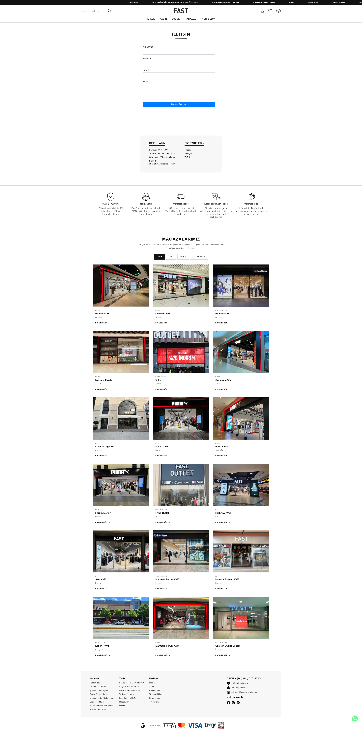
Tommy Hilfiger (307, 2)
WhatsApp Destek (168, 157)
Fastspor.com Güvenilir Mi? (131, 683)
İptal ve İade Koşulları (99, 690)
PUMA (260, 2)
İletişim (122, 705)
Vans (330, 2)
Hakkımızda (95, 683)
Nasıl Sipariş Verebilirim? (130, 690)
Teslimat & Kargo (126, 694)
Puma (152, 683)
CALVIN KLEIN (199, 257)
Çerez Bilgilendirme (98, 694)
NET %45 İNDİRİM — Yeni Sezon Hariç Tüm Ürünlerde (143, 2)
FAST (171, 257)
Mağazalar (124, 702)
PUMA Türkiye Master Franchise (194, 2)
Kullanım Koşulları (98, 709)
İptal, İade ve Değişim (129, 698)
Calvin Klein (282, 2)
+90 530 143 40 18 (166, 153)
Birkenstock (154, 698)
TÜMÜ (159, 257)
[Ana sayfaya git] (181, 11)
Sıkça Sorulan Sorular (129, 686)
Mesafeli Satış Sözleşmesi (101, 698)
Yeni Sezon (102, 2)
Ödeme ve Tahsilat (98, 686)
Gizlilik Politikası (97, 702)
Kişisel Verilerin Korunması (102, 705)
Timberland (351, 2)
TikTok (187, 157)
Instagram (189, 153)
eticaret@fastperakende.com (162, 164)
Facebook (189, 150)
